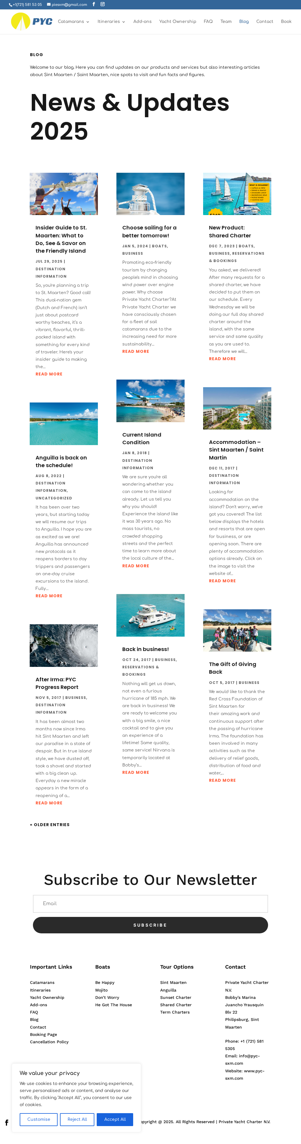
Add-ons (142, 22)
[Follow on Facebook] (7, 1122)
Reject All (77, 1119)
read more (49, 374)
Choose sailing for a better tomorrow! (149, 231)
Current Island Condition (141, 438)
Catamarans (71, 22)
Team (226, 22)
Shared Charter (176, 1004)
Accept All (115, 1119)
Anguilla (168, 990)
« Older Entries (50, 825)
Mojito (101, 990)
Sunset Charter (175, 997)
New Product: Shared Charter (230, 231)
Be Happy (104, 982)
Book (286, 22)
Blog (244, 22)
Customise (38, 1119)
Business (75, 697)
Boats (159, 246)
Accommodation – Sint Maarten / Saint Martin (236, 449)
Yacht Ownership (177, 22)
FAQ (208, 22)
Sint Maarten (173, 982)
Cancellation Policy (49, 1041)
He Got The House (113, 1004)
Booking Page (43, 1034)
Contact (264, 22)
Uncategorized (54, 498)
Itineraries (109, 22)
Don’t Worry (107, 997)
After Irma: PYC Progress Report (57, 683)
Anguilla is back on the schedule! (61, 461)
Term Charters (175, 1012)
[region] (76, 1098)
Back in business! (145, 649)
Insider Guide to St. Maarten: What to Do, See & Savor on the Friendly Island (61, 239)
